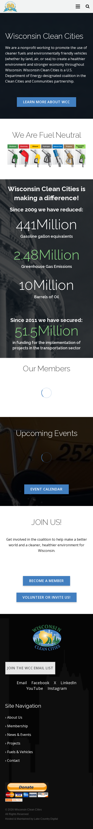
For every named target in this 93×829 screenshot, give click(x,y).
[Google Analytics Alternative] (13, 800)
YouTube (34, 688)
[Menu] (78, 6)
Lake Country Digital (46, 818)
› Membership (16, 726)
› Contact (12, 760)
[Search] (87, 6)
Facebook (40, 682)
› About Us (13, 717)
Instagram (57, 688)
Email (22, 682)
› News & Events (18, 734)
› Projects (12, 743)
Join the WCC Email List (30, 668)
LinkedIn (68, 682)
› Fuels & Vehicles (19, 751)
